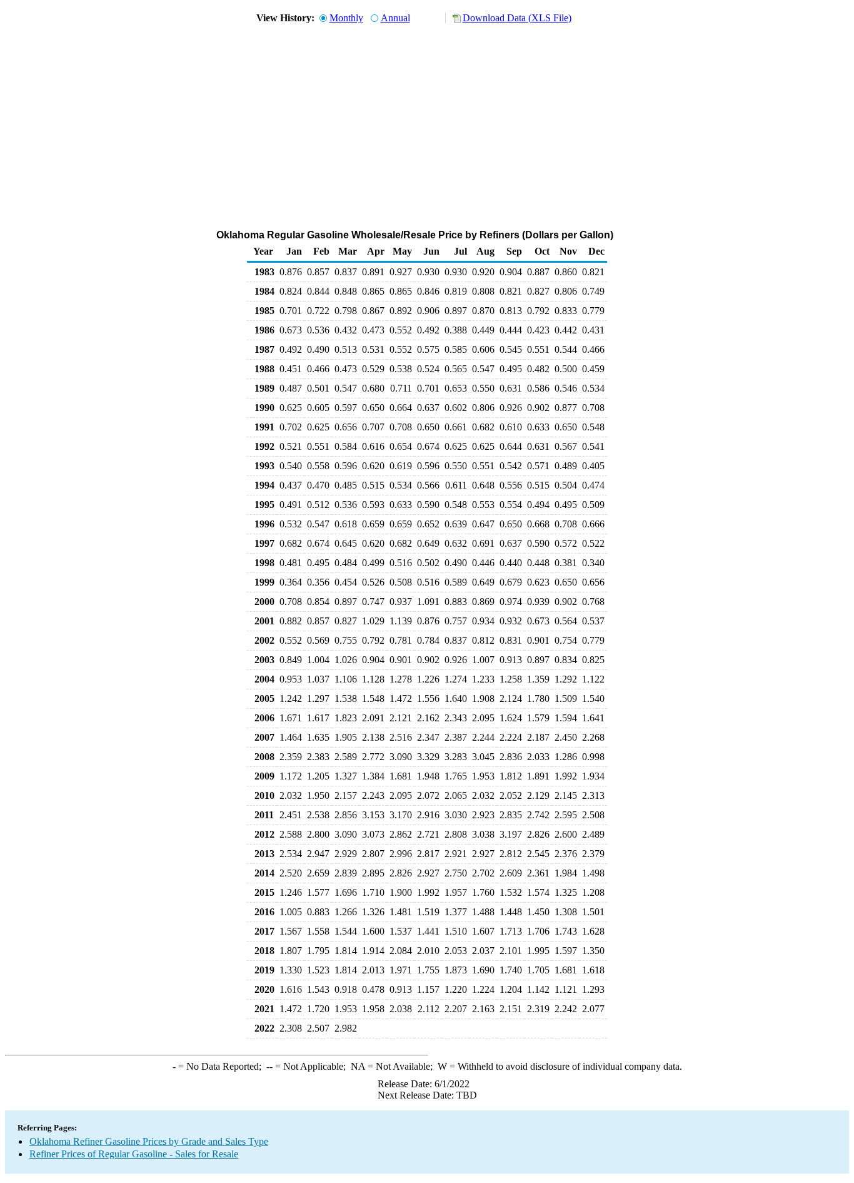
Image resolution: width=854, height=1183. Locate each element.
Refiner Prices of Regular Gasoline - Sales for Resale (133, 1154)
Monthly (346, 18)
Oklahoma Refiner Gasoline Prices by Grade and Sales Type (148, 1141)
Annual (395, 18)
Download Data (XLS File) (517, 18)
